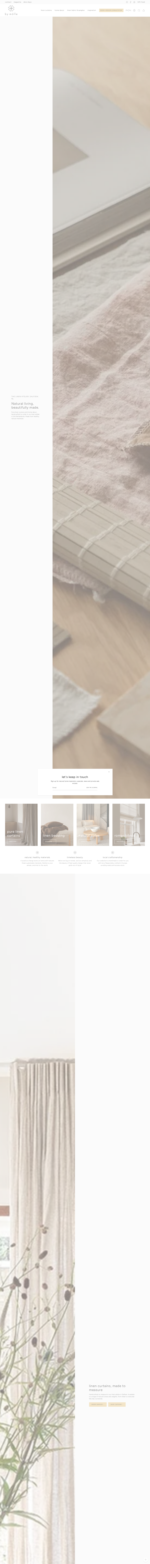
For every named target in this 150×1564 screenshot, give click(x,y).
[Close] (109, 771)
